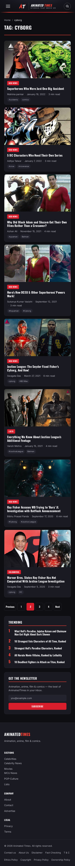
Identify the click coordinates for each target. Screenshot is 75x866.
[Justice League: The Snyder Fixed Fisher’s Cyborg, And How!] (37, 337)
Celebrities (14, 572)
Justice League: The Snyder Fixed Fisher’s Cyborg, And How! (33, 368)
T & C (67, 852)
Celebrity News (13, 763)
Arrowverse (23, 166)
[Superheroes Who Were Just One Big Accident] (37, 59)
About (7, 799)
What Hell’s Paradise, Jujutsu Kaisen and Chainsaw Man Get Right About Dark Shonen (40, 633)
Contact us (10, 852)
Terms (7, 831)
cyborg (12, 381)
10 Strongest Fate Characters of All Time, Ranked (40, 641)
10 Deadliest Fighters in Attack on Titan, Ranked (39, 662)
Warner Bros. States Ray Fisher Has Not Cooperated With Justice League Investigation (36, 579)
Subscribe (37, 706)
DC (20, 592)
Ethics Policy (11, 859)
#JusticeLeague (16, 451)
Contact (8, 805)
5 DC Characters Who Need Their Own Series (34, 155)
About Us (24, 852)
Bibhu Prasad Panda (18, 516)
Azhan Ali (12, 231)
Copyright (25, 859)
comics (25, 99)
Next (57, 606)
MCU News (10, 773)
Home (7, 20)
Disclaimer (37, 852)
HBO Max (23, 381)
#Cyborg (27, 311)
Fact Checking (53, 852)
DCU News (13, 83)
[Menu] (8, 6)
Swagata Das (14, 375)
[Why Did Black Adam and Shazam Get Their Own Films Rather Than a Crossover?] (37, 193)
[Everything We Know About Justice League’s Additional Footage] (37, 407)
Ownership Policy (60, 859)
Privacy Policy (41, 859)
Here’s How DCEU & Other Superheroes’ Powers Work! (36, 294)
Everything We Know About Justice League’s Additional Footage (34, 439)
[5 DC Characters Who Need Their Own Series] (37, 126)
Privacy (8, 826)
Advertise (9, 810)
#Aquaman (14, 311)
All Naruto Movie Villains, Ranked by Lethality (38, 655)
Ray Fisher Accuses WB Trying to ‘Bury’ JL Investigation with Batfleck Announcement (34, 509)
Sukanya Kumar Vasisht (19, 301)
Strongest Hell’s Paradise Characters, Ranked (38, 648)
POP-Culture (11, 778)
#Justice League (28, 522)
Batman (25, 236)
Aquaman (13, 236)
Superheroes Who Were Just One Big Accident (35, 88)
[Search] (67, 6)
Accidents (13, 99)
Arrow (11, 166)
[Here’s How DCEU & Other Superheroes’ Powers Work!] (37, 263)
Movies (8, 768)
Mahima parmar (15, 94)
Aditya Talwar (14, 161)
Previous (10, 606)
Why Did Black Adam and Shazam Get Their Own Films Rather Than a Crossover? (37, 224)
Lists (11, 431)
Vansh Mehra (14, 446)
